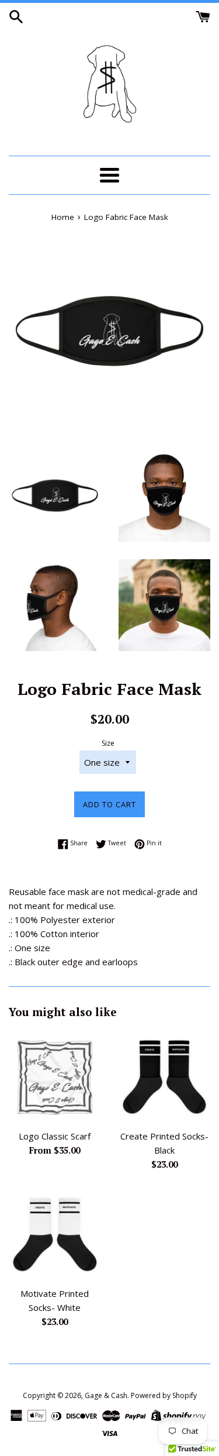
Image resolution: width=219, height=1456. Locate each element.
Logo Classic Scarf (55, 1136)
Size (108, 743)
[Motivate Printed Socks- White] (55, 1235)
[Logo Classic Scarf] (55, 1077)
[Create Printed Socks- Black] (165, 1077)
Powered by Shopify (164, 1395)
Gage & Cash (106, 1395)
